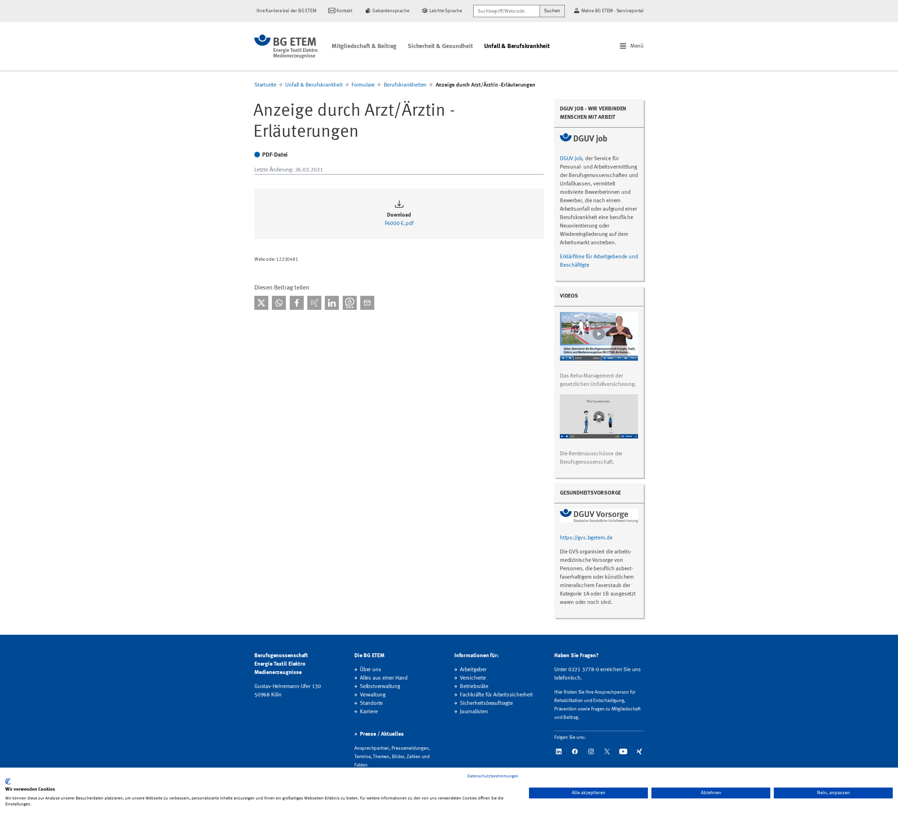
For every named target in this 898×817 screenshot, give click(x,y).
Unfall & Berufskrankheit (517, 46)
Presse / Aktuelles (381, 734)
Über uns (370, 670)
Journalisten (474, 712)
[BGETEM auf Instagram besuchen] (591, 751)
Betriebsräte (474, 686)
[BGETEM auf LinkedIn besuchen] (558, 751)
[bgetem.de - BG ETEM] (285, 46)
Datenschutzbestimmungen (492, 776)
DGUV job (571, 159)
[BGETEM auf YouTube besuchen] (623, 751)
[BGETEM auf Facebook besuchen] (574, 751)
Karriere (368, 712)
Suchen (552, 10)
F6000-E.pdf (399, 223)
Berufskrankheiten (405, 85)
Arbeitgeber (473, 670)
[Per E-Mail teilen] (367, 303)
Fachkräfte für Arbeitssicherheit (496, 695)
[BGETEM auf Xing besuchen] (639, 751)
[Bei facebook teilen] (297, 303)
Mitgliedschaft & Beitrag (363, 46)
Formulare (363, 85)
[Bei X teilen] (261, 303)
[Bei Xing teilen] (314, 303)
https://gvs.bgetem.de (586, 538)
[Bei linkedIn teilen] (332, 303)
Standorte (371, 703)
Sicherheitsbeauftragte (486, 703)
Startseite (265, 85)
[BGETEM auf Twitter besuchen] (607, 751)
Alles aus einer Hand (384, 678)
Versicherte (473, 678)
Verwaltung (373, 695)
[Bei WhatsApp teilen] (279, 303)
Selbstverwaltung (380, 686)
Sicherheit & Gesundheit (440, 46)
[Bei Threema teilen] (350, 303)
